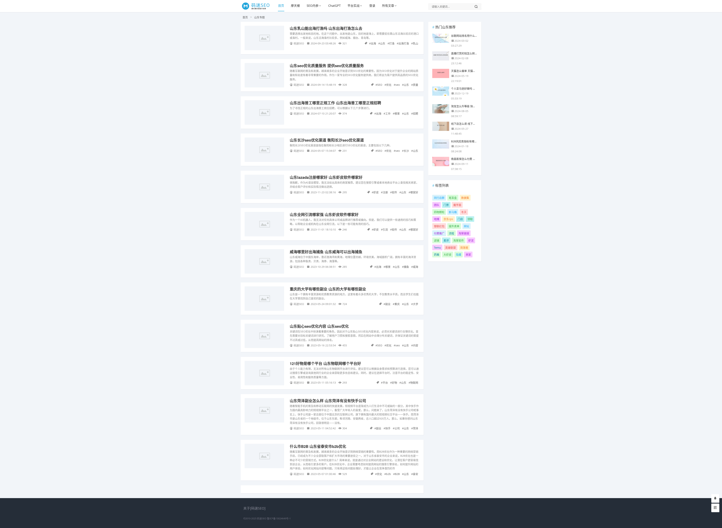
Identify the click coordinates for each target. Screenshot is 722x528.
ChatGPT (334, 6)
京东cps (448, 219)
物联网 (414, 382)
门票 (446, 205)
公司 (397, 428)
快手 (388, 428)
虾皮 (376, 192)
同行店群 (439, 198)
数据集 (465, 198)
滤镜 (436, 240)
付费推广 (439, 233)
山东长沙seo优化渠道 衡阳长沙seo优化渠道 (327, 140)
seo (397, 84)
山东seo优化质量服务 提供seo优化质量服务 (327, 65)
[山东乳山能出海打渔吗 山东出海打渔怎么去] (264, 39)
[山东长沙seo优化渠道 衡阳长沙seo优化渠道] (264, 150)
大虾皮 (447, 254)
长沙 (406, 150)
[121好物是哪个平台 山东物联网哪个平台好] (264, 374)
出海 (373, 43)
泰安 (415, 474)
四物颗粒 (439, 212)
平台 (385, 382)
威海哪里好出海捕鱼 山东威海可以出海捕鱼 (326, 251)
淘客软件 (458, 240)
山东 (382, 43)
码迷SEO (261, 518)
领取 (470, 219)
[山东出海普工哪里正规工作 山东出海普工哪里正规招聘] (264, 113)
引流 (385, 229)
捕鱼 (406, 267)
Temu (437, 247)
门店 (460, 219)
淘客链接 (464, 233)
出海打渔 (403, 43)
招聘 (415, 113)
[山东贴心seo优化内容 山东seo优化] (264, 336)
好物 (394, 382)
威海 (415, 267)
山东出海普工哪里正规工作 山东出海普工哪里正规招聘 (335, 102)
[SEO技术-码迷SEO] (258, 9)
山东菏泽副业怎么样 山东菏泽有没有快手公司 (328, 400)
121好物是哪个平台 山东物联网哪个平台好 (325, 363)
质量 (415, 84)
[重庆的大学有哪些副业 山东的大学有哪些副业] (264, 299)
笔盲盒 (453, 198)
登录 (372, 6)
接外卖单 (454, 226)
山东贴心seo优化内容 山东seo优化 (319, 326)
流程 (451, 233)
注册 (385, 192)
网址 (466, 226)
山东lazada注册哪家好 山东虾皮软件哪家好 (326, 177)
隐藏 (458, 254)
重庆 (397, 304)
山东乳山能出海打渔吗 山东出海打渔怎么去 (326, 28)
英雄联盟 (450, 247)
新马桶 (453, 212)
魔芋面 (457, 205)
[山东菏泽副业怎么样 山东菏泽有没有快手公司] (264, 411)
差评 (446, 240)
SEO (379, 84)
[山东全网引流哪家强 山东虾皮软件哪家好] (264, 225)
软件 (394, 192)
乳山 (415, 43)
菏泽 (415, 428)
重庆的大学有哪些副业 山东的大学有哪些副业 (328, 289)
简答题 (464, 247)
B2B (397, 474)
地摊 (436, 219)
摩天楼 (295, 6)
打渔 (391, 43)
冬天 (463, 212)
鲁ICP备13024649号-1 (279, 518)
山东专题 (259, 17)
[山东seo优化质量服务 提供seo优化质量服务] (264, 76)
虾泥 (471, 240)
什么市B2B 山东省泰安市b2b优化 (318, 446)
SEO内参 (313, 6)
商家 (468, 254)
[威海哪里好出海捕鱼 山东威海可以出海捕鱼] (264, 262)
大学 (415, 304)
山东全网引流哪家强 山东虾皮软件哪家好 (324, 214)
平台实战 (353, 6)
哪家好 (414, 192)
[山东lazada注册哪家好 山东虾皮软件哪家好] (264, 187)
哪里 (397, 113)
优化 (388, 84)
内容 (415, 345)
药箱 (436, 254)
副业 (388, 304)
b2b (388, 474)
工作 (388, 113)
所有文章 (388, 6)
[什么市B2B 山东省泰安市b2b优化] (264, 457)
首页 (281, 6)
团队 (436, 205)
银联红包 (439, 226)
